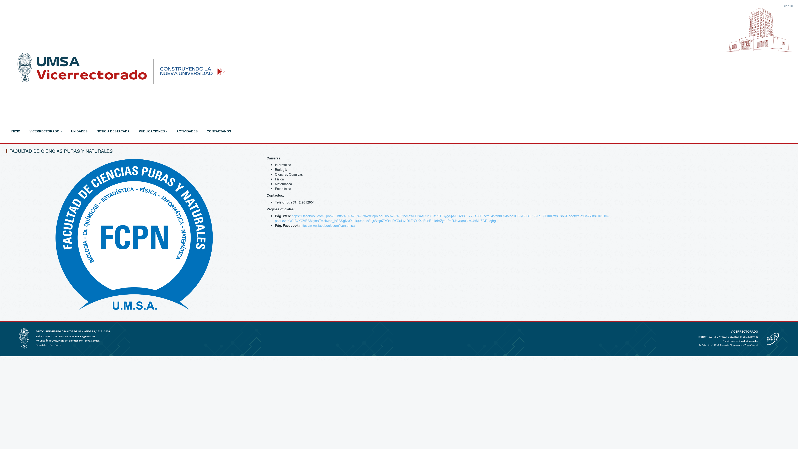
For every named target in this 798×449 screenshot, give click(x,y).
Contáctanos (219, 131)
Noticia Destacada (113, 131)
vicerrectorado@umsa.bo (744, 341)
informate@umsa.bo (83, 336)
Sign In (788, 6)
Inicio (15, 131)
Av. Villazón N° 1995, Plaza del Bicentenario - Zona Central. (68, 340)
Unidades (79, 131)
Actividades (187, 131)
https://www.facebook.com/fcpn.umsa (327, 225)
